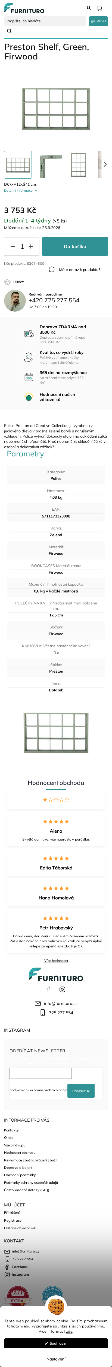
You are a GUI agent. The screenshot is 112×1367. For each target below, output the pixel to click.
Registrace (12, 1220)
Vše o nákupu (14, 1145)
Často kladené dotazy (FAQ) (26, 1190)
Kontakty (11, 1130)
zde (69, 1331)
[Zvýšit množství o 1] (31, 248)
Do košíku (75, 246)
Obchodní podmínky (20, 1175)
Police (56, 478)
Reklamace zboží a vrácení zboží (30, 1160)
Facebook (49, 989)
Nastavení (56, 1359)
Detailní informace (18, 190)
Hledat (11, 30)
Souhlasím (58, 1343)
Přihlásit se (81, 1091)
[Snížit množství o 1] (13, 248)
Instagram (62, 989)
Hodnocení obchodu (19, 1152)
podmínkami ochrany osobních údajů (38, 1090)
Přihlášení (12, 1212)
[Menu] (98, 21)
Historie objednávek (20, 1228)
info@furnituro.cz (61, 1003)
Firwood (56, 553)
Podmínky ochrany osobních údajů (31, 1182)
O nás (8, 1137)
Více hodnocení (56, 960)
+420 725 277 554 (54, 300)
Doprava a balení (18, 1167)
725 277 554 (61, 1012)
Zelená (56, 534)
